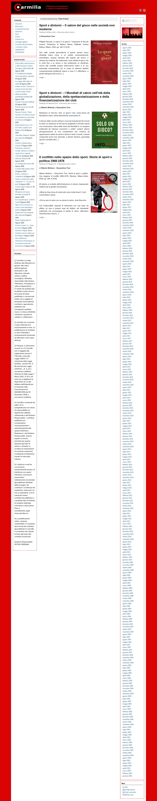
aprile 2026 (126, 58)
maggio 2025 (127, 86)
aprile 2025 (126, 89)
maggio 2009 (127, 580)
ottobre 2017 (127, 320)
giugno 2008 (127, 609)
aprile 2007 (126, 645)
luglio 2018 (126, 297)
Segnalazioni (62, 164)
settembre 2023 (128, 138)
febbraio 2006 (127, 681)
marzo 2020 (127, 246)
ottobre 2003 (127, 753)
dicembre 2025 (128, 68)
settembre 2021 (128, 199)
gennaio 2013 (127, 467)
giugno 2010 (127, 547)
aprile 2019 (126, 274)
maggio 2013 (127, 457)
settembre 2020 (128, 230)
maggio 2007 (127, 642)
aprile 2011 (126, 521)
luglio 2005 (126, 699)
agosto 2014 (127, 418)
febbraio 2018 (127, 310)
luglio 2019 (126, 266)
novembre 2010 (128, 534)
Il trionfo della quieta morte (24, 169)
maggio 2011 (127, 519)
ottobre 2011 (127, 506)
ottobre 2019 (127, 259)
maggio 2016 (127, 364)
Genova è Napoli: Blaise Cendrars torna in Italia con (24, 233)
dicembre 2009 (128, 562)
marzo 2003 (127, 771)
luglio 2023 (126, 143)
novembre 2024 (128, 102)
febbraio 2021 (127, 217)
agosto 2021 (127, 202)
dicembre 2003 (128, 748)
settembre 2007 (128, 632)
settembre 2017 (128, 323)
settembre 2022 (128, 169)
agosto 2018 (127, 295)
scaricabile (73, 116)
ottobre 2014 (127, 413)
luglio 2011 (126, 513)
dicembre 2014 (128, 408)
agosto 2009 (127, 573)
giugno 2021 (127, 207)
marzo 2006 (127, 678)
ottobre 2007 (127, 629)
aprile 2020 (126, 243)
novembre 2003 (128, 750)
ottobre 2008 (127, 598)
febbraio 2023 (127, 156)
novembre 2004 (128, 719)
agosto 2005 (127, 696)
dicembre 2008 (128, 593)
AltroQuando (19, 52)
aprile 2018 (126, 305)
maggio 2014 (127, 426)
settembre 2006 (128, 663)
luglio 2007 (126, 637)
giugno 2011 (127, 516)
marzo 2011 (127, 524)
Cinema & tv (19, 39)
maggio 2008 (127, 611)
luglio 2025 (126, 81)
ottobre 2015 (127, 382)
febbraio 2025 (127, 94)
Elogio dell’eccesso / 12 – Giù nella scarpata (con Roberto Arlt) (24, 127)
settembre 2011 (128, 508)
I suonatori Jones (21, 47)
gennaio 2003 (127, 776)
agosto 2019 (127, 264)
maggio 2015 (127, 395)
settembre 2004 (128, 724)
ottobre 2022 (127, 166)
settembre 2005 (128, 694)
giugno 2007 (127, 639)
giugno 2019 (127, 269)
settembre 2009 (128, 570)
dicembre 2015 (128, 377)
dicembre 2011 (128, 501)
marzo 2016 (127, 369)
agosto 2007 (127, 634)
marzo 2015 (127, 400)
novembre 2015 (128, 380)
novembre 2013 (128, 441)
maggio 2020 (127, 241)
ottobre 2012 (127, 475)
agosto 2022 (127, 171)
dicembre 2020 (128, 223)
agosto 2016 (127, 356)
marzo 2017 (127, 338)
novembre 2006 (128, 657)
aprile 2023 (126, 151)
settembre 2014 (128, 416)
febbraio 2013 (127, 465)
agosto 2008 (127, 603)
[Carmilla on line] (78, 7)
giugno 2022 (127, 176)
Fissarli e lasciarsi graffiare (24, 102)
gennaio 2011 (127, 529)
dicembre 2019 (128, 254)
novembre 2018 (128, 287)
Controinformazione (22, 29)
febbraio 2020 (127, 248)
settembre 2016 (128, 354)
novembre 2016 (128, 349)
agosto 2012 (127, 480)
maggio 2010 (127, 549)
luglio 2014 (126, 421)
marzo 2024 (127, 122)
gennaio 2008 (127, 621)
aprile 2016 (126, 367)
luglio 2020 (126, 235)
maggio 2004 (127, 735)
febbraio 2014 (127, 434)
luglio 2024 (126, 112)
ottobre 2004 (127, 722)
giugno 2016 (127, 362)
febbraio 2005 (127, 712)
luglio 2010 (126, 544)
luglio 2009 (126, 575)
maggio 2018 (127, 302)
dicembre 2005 (128, 686)
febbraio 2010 (127, 557)
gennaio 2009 (127, 591)
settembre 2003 (128, 755)
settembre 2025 (128, 76)
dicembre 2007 (128, 624)
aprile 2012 (126, 490)
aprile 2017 (126, 336)
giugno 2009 (127, 578)
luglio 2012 (126, 483)
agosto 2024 (127, 109)
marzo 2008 (127, 616)
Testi (17, 34)
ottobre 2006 (127, 660)
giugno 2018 (127, 300)
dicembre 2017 (128, 315)
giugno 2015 (127, 392)
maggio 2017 (127, 333)
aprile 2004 (126, 737)
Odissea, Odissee (21, 158)
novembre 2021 (128, 194)
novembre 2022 (128, 163)
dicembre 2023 (128, 130)
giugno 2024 (127, 115)
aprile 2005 (126, 706)
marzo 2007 (127, 647)
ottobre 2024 (127, 104)
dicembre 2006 (128, 655)
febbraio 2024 (127, 125)
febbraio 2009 (127, 588)
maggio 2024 (127, 117)
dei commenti (129, 792)
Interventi (18, 24)
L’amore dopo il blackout (23, 187)
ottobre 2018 (127, 290)
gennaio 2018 (127, 313)
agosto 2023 (127, 140)
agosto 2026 (127, 48)
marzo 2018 (127, 308)
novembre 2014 (128, 410)
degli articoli (129, 790)
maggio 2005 (127, 704)
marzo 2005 (127, 709)
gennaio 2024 (127, 127)
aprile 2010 (126, 552)
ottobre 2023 (127, 135)
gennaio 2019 (127, 282)
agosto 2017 (127, 326)
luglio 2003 (126, 760)
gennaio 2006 (127, 683)
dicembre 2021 (128, 192)
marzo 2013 (127, 462)
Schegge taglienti (21, 42)
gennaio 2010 (127, 560)
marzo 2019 (127, 277)
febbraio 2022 (127, 187)
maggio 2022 (127, 179)
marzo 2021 (127, 215)
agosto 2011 (127, 511)
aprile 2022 (126, 181)
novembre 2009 (128, 565)
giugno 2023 (127, 145)
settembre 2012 (128, 477)
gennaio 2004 (127, 745)
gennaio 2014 (127, 436)
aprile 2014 (126, 428)
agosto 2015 (127, 387)
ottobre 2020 (127, 228)
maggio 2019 (127, 272)
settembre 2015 (128, 385)
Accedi (125, 787)
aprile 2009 (126, 583)
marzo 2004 (127, 740)
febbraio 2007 (127, 650)
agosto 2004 (127, 727)
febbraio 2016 (127, 372)
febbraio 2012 (127, 495)
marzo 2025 (127, 91)
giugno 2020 (127, 238)
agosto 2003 (127, 758)
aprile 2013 (126, 459)
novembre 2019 (128, 256)
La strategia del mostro (23, 164)
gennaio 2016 (127, 374)
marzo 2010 (127, 555)
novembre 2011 (128, 503)
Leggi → (42, 77)
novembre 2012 (128, 472)
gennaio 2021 (127, 220)
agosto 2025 (127, 79)
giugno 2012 (127, 485)
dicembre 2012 (128, 470)
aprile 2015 (126, 398)
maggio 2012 (127, 488)
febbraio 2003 (127, 773)
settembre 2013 (128, 446)
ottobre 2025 (127, 73)
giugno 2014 (127, 423)
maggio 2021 (127, 210)
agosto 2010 (127, 542)
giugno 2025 (127, 84)
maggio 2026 (127, 55)
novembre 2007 (128, 627)
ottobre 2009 (127, 567)
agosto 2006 (127, 665)
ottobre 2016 (127, 351)
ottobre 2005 (127, 691)
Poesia (17, 37)
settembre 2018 (128, 292)
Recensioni (61, 32)
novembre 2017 (128, 318)
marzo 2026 (127, 61)
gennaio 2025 (127, 97)
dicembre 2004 (128, 717)
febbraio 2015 (127, 403)
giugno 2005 (127, 701)
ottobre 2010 (127, 537)
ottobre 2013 (127, 444)
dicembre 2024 (128, 99)
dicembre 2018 (128, 284)
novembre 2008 (128, 596)
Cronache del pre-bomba (24, 44)
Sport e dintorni (69, 32)
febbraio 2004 (127, 742)
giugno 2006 (127, 670)
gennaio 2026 (127, 66)
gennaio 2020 (127, 251)
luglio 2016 (126, 359)
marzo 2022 (127, 184)
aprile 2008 (126, 614)
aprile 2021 (126, 212)
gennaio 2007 (127, 652)
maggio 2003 (127, 766)
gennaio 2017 (127, 344)
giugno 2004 (127, 732)
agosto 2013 (127, 449)
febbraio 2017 (127, 341)
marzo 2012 (127, 493)
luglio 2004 (126, 730)
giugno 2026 (127, 53)
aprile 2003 (126, 768)
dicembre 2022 (128, 161)
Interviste (18, 31)
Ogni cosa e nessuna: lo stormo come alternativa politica (24, 207)
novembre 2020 (128, 225)
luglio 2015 (126, 390)
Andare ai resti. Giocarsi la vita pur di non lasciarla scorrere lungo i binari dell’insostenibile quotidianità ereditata (24, 92)
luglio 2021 (126, 205)
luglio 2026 (126, 50)
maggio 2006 (127, 673)
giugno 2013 (127, 454)
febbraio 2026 (127, 63)
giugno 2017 (127, 331)
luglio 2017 (126, 328)
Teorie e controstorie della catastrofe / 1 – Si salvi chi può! (24, 181)
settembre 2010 (128, 539)
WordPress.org (128, 795)
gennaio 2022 (127, 189)
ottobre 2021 (127, 197)
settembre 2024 (128, 107)
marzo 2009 (127, 585)
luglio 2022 (126, 174)
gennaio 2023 (127, 158)
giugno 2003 (127, 763)
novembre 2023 (128, 133)
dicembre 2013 (128, 439)
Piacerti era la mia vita (23, 107)
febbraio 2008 (127, 619)
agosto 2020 (127, 233)
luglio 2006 (126, 668)
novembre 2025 (128, 71)
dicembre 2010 (128, 531)
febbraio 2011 (127, 526)
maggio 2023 (127, 148)
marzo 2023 (127, 153)
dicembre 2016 (128, 346)
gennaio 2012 (127, 498)
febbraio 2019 (127, 279)
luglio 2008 (126, 606)
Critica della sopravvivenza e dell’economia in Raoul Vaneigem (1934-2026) (24, 65)
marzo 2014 (127, 431)
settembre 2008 (128, 601)
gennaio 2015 (127, 405)
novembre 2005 (128, 688)
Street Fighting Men (22, 220)
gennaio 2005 (127, 714)
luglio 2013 (126, 452)
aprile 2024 (126, 120)
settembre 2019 (128, 261)
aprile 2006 (126, 676)
